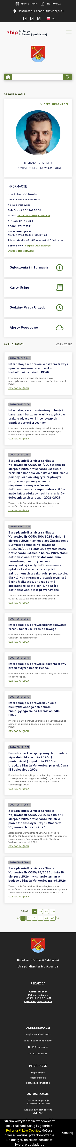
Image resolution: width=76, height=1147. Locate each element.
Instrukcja (54, 3)
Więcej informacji (21, 251)
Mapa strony (29, 3)
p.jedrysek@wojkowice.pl (38, 1001)
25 (40, 911)
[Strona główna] (8, 77)
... (41, 918)
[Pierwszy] (18, 918)
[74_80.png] (38, 54)
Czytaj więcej (18, 388)
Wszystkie (64, 344)
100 (52, 911)
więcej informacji (54, 104)
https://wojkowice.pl (38, 245)
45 (52, 918)
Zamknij (67, 1133)
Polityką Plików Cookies (23, 1130)
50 (46, 911)
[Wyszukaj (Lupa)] (67, 77)
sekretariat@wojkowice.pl (34, 215)
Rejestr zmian (38, 1077)
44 (46, 918)
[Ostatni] (57, 918)
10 (34, 911)
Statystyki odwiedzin (38, 1082)
